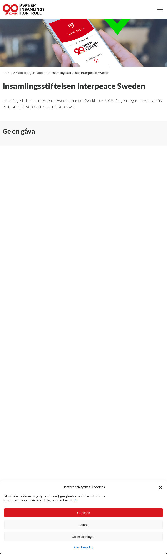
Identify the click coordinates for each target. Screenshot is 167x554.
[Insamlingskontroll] (24, 9)
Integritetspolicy (83, 547)
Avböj (83, 525)
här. (76, 500)
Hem (6, 72)
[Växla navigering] (160, 9)
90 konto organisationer (30, 72)
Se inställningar (83, 537)
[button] (160, 487)
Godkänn (83, 513)
